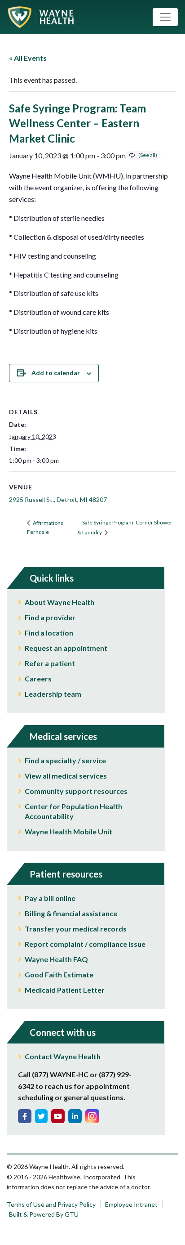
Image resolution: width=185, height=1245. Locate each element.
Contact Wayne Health (63, 1056)
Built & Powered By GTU (44, 1214)
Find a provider (50, 617)
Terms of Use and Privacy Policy (51, 1204)
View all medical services (66, 775)
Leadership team (53, 694)
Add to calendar (55, 372)
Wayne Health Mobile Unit (68, 831)
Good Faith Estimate (59, 974)
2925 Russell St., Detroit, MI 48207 (58, 499)
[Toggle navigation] (165, 17)
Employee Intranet (131, 1204)
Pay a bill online (50, 898)
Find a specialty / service (65, 760)
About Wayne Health (59, 602)
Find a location (49, 632)
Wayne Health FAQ (56, 959)
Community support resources (76, 791)
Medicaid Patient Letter (65, 989)
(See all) (147, 155)
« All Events (28, 58)
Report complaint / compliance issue (85, 944)
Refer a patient (50, 663)
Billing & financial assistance (71, 913)
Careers (38, 678)
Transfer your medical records (76, 928)
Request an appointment (66, 648)
